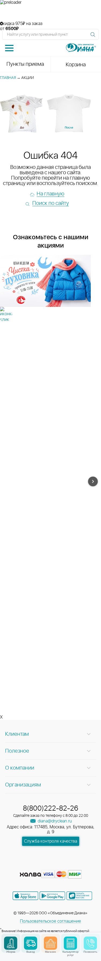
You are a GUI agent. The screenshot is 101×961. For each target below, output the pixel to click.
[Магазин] (50, 943)
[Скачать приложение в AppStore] (25, 895)
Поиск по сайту (50, 203)
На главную (50, 194)
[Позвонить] (90, 943)
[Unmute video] (50, 13)
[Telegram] (61, 866)
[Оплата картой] (30, 875)
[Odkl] (41, 866)
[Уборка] (10, 943)
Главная (8, 78)
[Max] (70, 866)
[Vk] (32, 866)
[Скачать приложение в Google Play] (52, 895)
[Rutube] (51, 866)
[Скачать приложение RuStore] (79, 895)
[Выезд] (30, 943)
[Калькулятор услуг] (70, 943)
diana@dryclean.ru (54, 821)
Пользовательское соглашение (50, 921)
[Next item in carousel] (93, 481)
